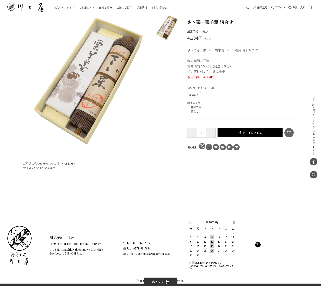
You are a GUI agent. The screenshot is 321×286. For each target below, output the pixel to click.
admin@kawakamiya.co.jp (154, 253)
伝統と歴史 (105, 7)
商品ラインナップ (64, 7)
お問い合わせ (159, 7)
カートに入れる (252, 133)
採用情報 (142, 7)
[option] (88, 80)
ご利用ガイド (87, 7)
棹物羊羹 (196, 107)
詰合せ (195, 111)
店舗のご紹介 (124, 7)
